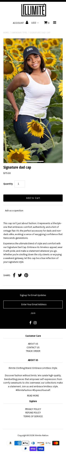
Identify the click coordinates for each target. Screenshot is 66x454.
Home (6, 33)
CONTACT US (33, 347)
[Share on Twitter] (20, 275)
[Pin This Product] (26, 275)
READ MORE (33, 395)
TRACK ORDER (33, 351)
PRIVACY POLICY (33, 409)
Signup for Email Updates (33, 295)
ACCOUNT (18, 22)
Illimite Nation (41, 435)
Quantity (8, 183)
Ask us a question (14, 210)
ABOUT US (33, 343)
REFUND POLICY (33, 412)
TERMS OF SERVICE (33, 416)
